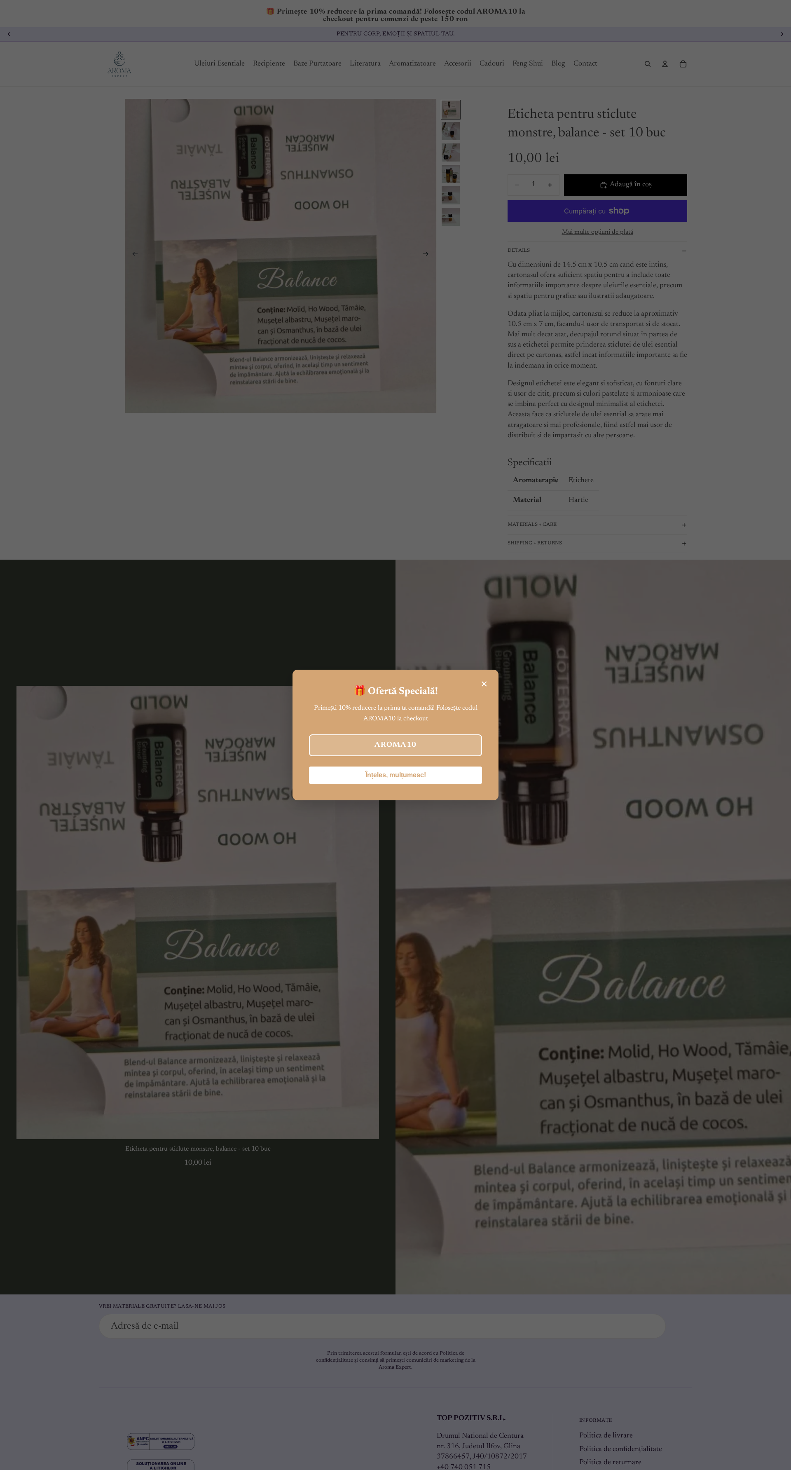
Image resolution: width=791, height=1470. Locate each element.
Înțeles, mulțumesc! (395, 774)
